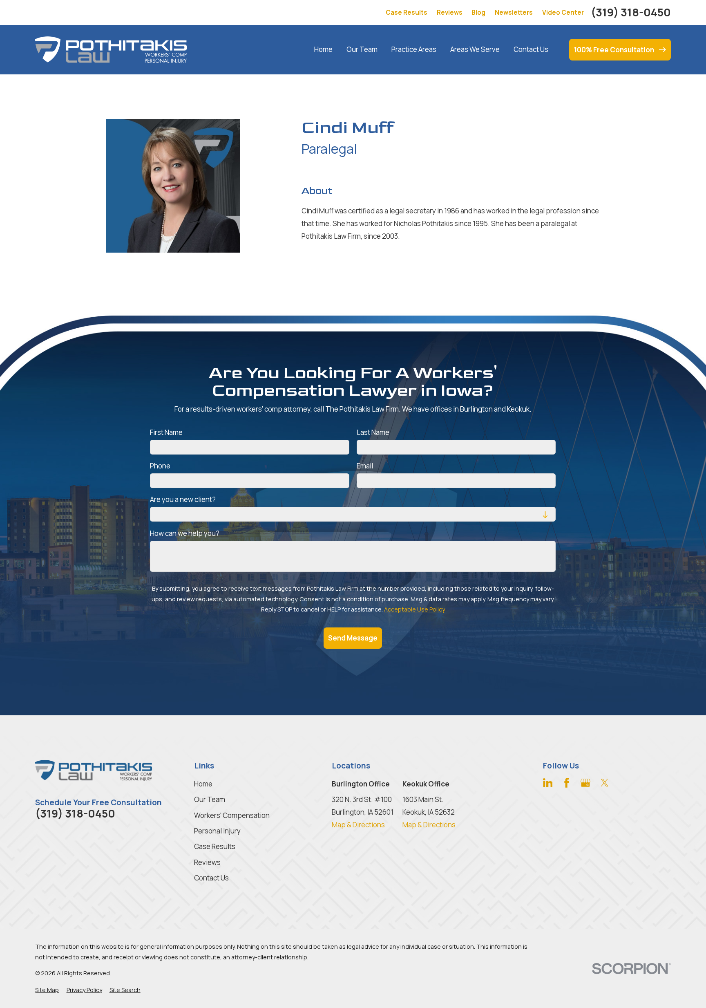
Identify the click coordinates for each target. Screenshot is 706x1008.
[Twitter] (605, 783)
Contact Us (211, 878)
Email (365, 466)
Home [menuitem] (323, 49)
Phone (160, 466)
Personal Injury (217, 831)
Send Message (353, 637)
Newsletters (514, 12)
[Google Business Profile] (585, 783)
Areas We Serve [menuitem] (475, 49)
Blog (478, 12)
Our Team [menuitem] (362, 49)
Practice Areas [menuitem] (413, 49)
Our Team (209, 799)
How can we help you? (184, 533)
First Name (166, 432)
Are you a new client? (183, 499)
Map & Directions (358, 824)
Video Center (563, 12)
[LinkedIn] (548, 783)
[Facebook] (567, 783)
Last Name (373, 432)
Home (203, 783)
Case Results (406, 12)
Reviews (449, 12)
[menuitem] (47, 990)
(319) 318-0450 (631, 12)
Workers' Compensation (232, 815)
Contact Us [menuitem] (531, 49)
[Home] (111, 49)
